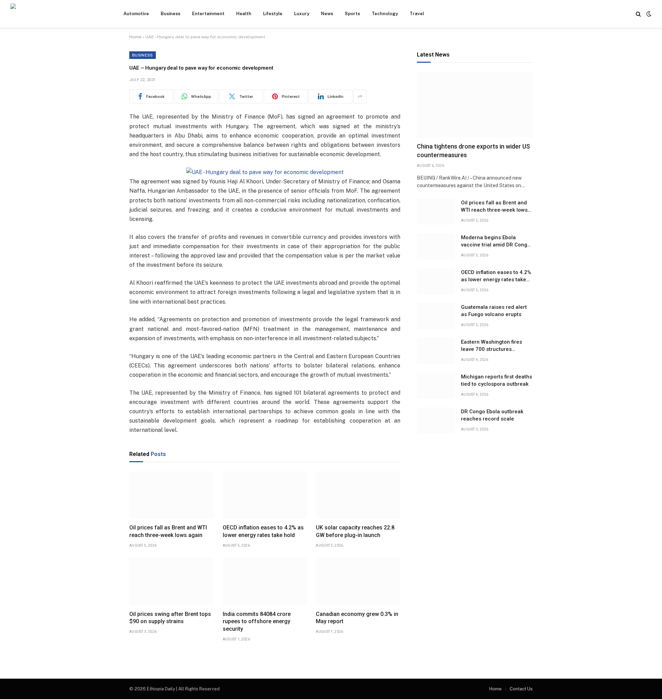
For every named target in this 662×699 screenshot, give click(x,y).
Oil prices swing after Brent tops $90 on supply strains (170, 618)
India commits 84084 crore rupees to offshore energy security (257, 621)
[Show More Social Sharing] (360, 96)
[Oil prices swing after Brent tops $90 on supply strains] (171, 581)
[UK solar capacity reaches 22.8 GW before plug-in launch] (358, 495)
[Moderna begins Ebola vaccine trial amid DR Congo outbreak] (436, 246)
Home (135, 36)
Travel (417, 13)
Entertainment (208, 13)
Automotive (136, 13)
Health (243, 13)
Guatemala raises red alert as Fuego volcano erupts (494, 310)
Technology (385, 13)
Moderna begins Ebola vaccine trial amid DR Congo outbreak (495, 241)
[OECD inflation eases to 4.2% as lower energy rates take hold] (265, 495)
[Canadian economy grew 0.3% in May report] (358, 581)
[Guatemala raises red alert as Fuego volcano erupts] (436, 316)
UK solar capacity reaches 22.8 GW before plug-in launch (355, 531)
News (327, 13)
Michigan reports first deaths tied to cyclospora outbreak (496, 380)
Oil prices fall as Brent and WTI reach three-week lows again (168, 531)
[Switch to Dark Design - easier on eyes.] (648, 14)
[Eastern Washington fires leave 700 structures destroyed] (436, 351)
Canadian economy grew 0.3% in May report (357, 618)
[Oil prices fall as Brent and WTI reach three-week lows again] (171, 495)
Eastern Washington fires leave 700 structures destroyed (491, 346)
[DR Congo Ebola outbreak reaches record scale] (436, 420)
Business (170, 13)
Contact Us (521, 688)
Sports (352, 13)
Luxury (301, 13)
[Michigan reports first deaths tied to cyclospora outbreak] (436, 386)
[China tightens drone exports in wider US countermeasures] (475, 104)
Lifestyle (272, 13)
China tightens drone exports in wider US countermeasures (473, 151)
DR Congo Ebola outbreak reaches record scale (492, 415)
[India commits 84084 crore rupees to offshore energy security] (265, 581)
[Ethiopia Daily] (58, 14)
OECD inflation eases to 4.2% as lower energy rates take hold (263, 531)
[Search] (638, 14)
